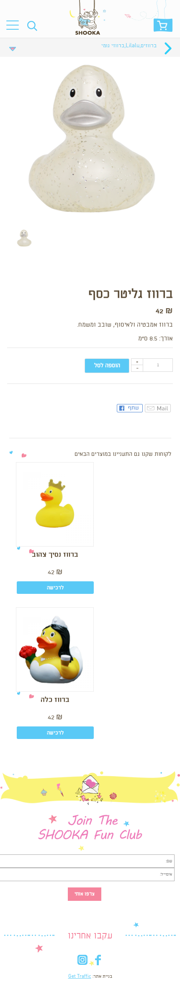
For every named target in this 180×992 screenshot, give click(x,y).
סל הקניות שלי (163, 27)
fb (98, 962)
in (82, 962)
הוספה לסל (107, 365)
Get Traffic (79, 976)
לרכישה (55, 588)
